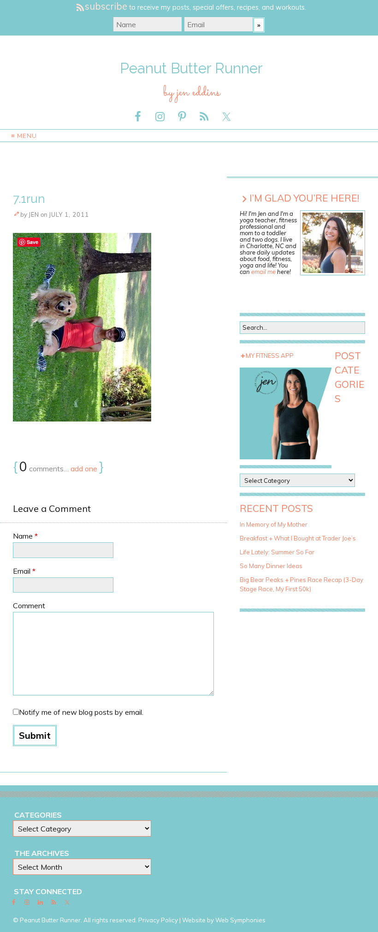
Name (25, 535)
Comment (29, 605)
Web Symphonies (240, 920)
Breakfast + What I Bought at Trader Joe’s (298, 538)
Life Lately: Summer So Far (277, 552)
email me (263, 271)
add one (84, 468)
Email (24, 571)
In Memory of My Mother (273, 524)
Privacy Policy (158, 920)
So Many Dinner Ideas (271, 566)
